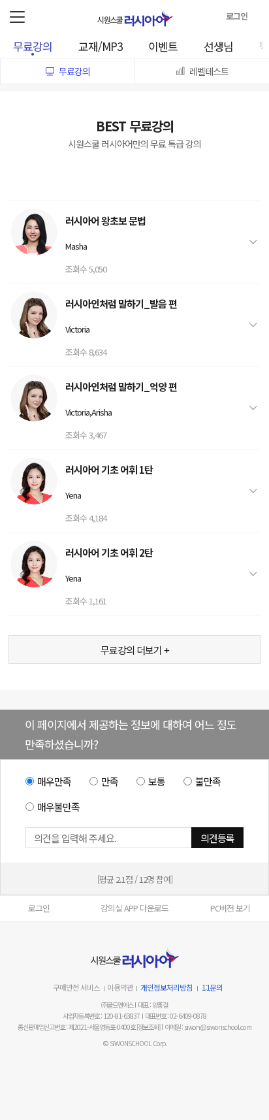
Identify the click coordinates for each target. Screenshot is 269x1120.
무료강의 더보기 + (135, 650)
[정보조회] (148, 1027)
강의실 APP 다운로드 (134, 908)
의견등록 (217, 838)
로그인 (39, 908)
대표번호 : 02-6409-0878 (175, 1016)
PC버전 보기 (230, 908)
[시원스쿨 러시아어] (135, 18)
